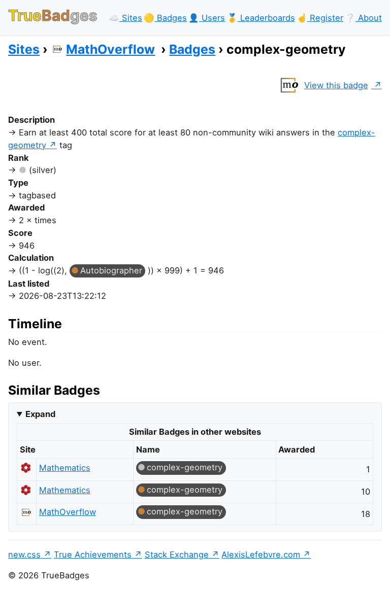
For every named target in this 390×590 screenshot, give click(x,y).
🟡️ (165, 18)
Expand (40, 414)
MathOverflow (110, 49)
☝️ (320, 18)
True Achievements (93, 554)
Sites (24, 49)
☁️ (125, 18)
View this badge (336, 85)
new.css (24, 554)
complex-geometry (184, 467)
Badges (192, 49)
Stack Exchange (177, 554)
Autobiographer (111, 270)
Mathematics (64, 468)
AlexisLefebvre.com (260, 554)
